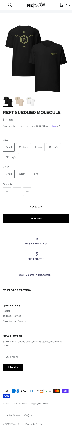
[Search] (11, 5)
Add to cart (36, 206)
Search (7, 311)
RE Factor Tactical (16, 424)
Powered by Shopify (33, 424)
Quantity (7, 184)
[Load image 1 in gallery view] (36, 58)
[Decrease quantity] (7, 191)
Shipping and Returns (14, 321)
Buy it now (36, 218)
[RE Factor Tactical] (36, 5)
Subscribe (12, 367)
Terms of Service (12, 316)
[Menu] (4, 5)
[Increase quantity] (27, 191)
